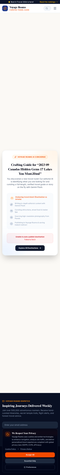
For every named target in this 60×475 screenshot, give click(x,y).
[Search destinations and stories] (47, 8)
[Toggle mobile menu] (55, 8)
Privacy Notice (26, 449)
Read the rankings (48, 2)
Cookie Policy (10, 449)
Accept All (30, 455)
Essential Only (30, 461)
